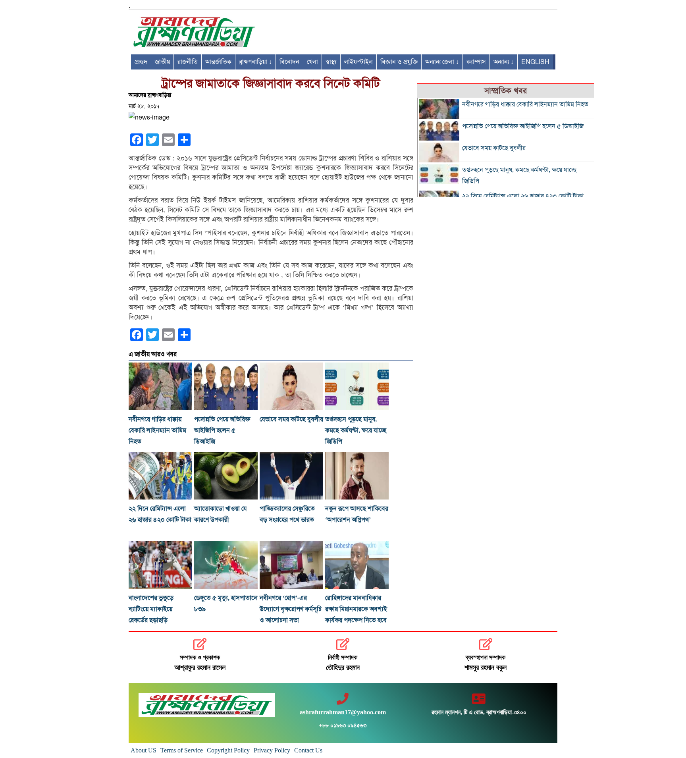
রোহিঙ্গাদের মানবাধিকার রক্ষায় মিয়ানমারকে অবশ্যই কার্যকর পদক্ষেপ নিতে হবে (356, 609)
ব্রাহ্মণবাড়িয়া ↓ (255, 62)
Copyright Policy (228, 750)
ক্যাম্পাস (476, 62)
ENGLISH (535, 62)
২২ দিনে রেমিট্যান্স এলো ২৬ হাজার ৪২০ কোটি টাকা (523, 196)
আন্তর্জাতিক (218, 62)
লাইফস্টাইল (358, 62)
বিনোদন (289, 62)
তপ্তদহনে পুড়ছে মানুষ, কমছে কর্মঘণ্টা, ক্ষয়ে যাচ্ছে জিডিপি (355, 430)
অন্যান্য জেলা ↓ (442, 62)
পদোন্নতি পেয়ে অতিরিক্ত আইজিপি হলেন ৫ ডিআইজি (222, 430)
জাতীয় (162, 62)
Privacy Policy (272, 750)
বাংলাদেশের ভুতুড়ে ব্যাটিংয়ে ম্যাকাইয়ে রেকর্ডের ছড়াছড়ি (151, 609)
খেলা (312, 62)
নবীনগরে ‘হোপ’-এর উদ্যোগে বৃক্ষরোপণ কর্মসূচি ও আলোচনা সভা (291, 609)
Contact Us (308, 750)
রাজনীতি (187, 62)
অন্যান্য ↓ (503, 62)
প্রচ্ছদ (141, 62)
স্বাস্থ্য (331, 62)
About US (143, 750)
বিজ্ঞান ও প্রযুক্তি (399, 62)
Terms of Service (181, 750)
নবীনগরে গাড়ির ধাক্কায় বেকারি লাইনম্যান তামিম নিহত (157, 430)
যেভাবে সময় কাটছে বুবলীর (291, 419)
